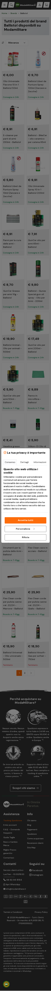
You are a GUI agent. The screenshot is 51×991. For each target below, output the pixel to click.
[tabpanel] (25, 488)
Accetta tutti (25, 520)
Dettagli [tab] (24, 462)
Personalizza (23, 528)
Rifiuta (25, 537)
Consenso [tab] (10, 462)
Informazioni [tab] (40, 462)
